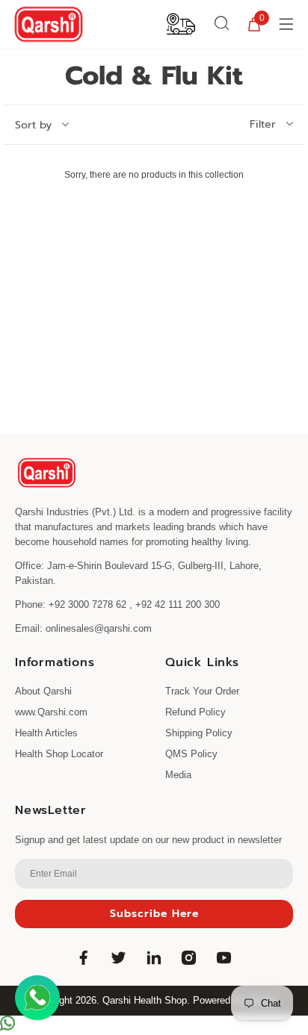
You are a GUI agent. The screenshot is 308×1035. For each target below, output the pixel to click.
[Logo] (48, 24)
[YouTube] (224, 957)
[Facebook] (83, 957)
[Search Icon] (222, 23)
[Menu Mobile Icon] (288, 24)
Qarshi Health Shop (144, 1000)
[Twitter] (118, 957)
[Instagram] (189, 957)
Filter (263, 124)
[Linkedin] (154, 957)
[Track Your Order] (181, 23)
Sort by (33, 125)
